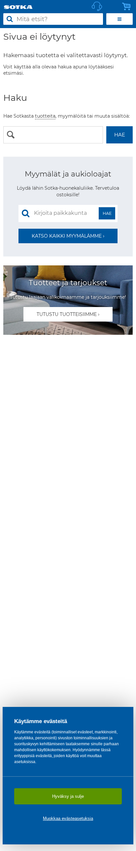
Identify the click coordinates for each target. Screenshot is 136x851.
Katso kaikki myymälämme (67, 236)
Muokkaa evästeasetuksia (68, 818)
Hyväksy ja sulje (68, 796)
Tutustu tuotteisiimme (67, 314)
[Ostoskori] (128, 6)
